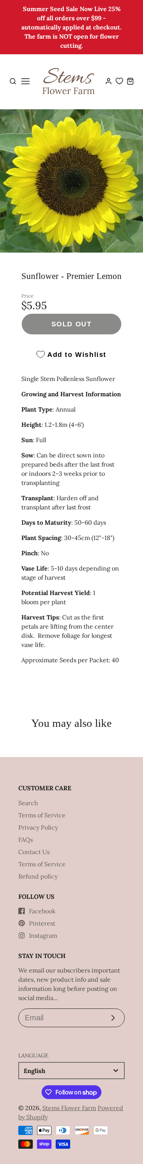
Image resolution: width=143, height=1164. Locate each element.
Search (28, 803)
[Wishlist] (119, 81)
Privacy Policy (38, 827)
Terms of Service (42, 815)
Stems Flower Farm (69, 1108)
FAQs (25, 839)
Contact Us (34, 852)
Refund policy (38, 876)
